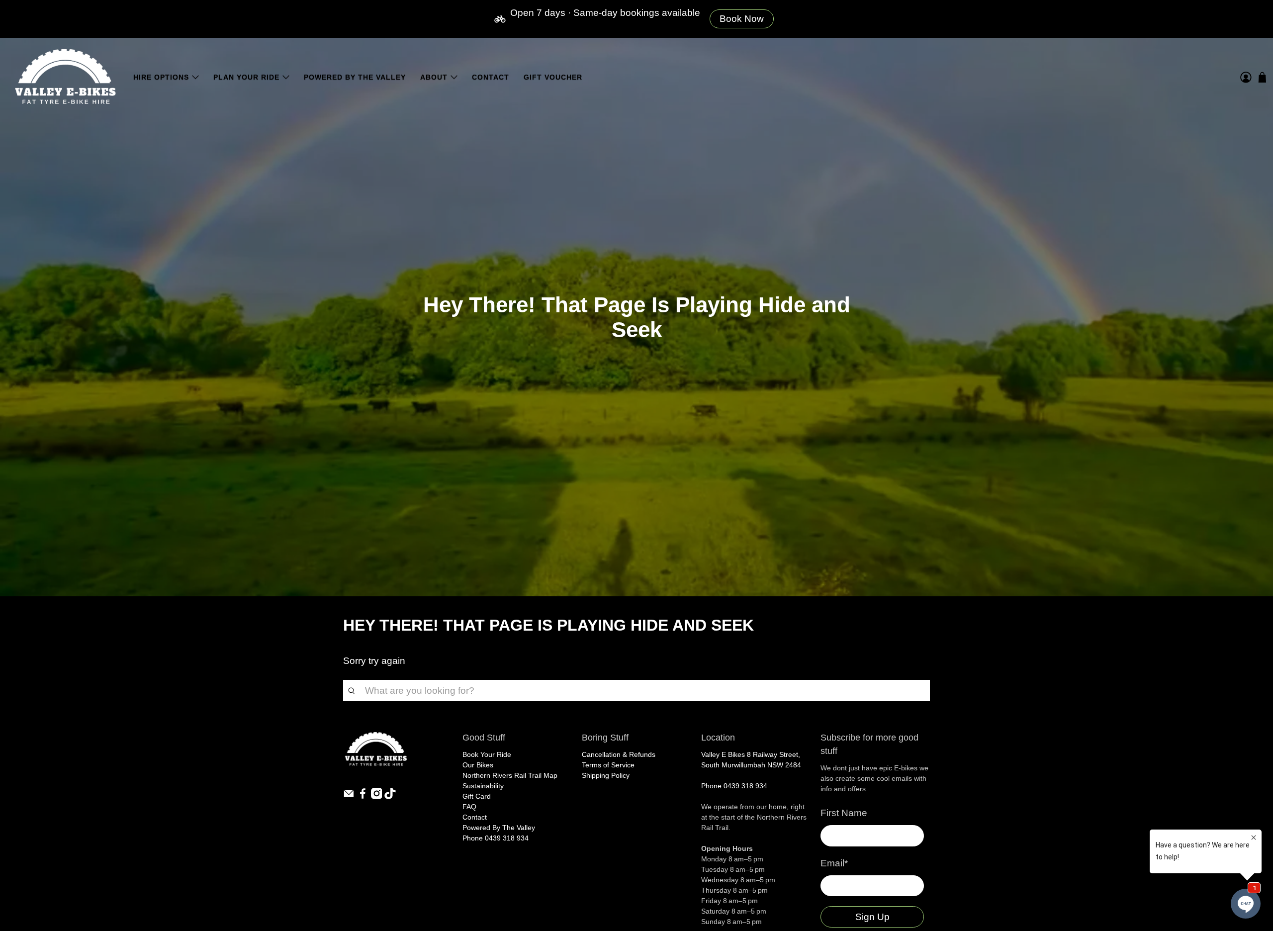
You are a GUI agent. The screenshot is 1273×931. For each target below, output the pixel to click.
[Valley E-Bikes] (65, 77)
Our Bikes (477, 765)
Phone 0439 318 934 (495, 838)
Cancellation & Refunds (618, 754)
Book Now (742, 18)
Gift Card (476, 796)
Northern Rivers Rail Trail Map (509, 775)
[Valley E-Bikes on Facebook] (362, 797)
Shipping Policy (606, 775)
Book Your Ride (486, 754)
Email (834, 863)
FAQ (469, 807)
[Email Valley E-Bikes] (349, 797)
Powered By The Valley (355, 77)
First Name (843, 813)
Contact (490, 77)
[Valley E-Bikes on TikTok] (390, 797)
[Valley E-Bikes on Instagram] (376, 797)
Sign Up (872, 917)
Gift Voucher (553, 77)
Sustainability (483, 786)
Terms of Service (608, 765)
